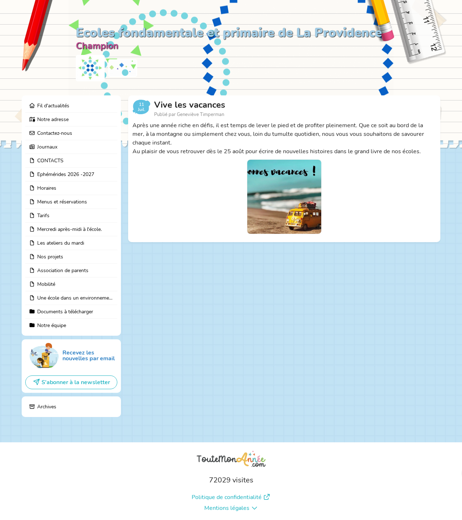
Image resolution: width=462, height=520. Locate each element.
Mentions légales (226, 508)
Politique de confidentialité (227, 497)
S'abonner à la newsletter (76, 382)
